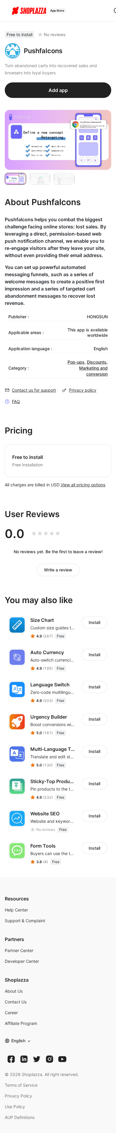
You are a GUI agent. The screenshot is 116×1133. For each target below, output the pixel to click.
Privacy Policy (18, 1095)
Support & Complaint (25, 920)
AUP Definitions (20, 1117)
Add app (58, 90)
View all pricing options (83, 484)
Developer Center (22, 961)
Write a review (58, 569)
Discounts (96, 362)
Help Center (16, 909)
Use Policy (15, 1106)
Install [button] (94, 622)
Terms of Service (21, 1085)
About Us (14, 991)
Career (11, 1012)
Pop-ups (76, 362)
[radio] (34, 533)
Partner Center (19, 950)
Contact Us (15, 1001)
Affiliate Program (21, 1023)
